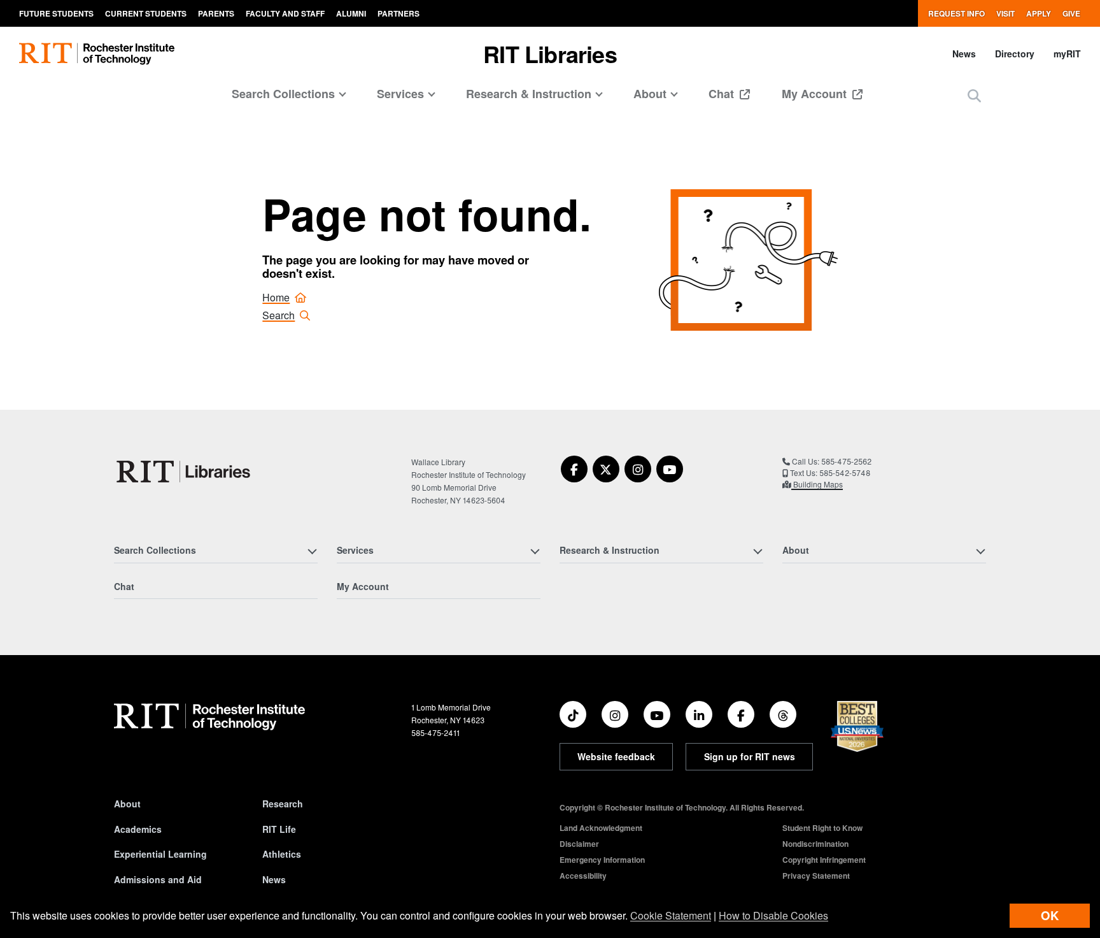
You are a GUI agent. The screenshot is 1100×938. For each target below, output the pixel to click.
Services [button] (400, 93)
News (964, 53)
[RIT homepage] (96, 54)
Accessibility (583, 875)
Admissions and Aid (158, 879)
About (127, 803)
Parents (216, 13)
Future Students (56, 13)
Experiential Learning (160, 854)
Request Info (956, 13)
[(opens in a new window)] (574, 469)
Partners (398, 13)
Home (276, 297)
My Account (816, 93)
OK (1050, 915)
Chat (723, 93)
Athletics (281, 854)
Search (278, 315)
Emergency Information (602, 859)
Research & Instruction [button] (528, 93)
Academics (138, 829)
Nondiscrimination (815, 843)
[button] (974, 95)
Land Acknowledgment (601, 827)
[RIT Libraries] (184, 471)
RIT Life (279, 829)
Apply (1038, 13)
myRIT (1067, 53)
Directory (1014, 53)
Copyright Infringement (824, 859)
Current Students (146, 13)
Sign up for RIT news (749, 756)
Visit (1005, 13)
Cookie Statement (670, 915)
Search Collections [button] (283, 93)
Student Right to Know (822, 827)
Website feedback (616, 756)
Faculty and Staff (285, 13)
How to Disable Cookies (773, 915)
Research (282, 803)
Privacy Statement (816, 875)
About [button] (649, 93)
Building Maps (817, 484)
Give (1071, 13)
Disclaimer (579, 843)
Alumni (351, 13)
